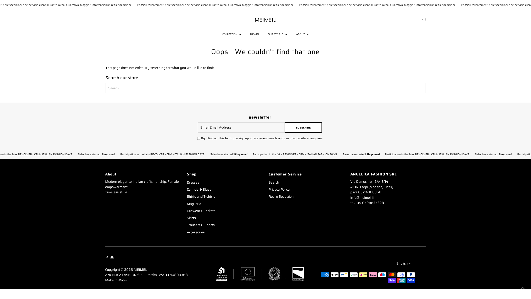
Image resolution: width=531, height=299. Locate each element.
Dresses (193, 182)
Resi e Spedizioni (282, 196)
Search (274, 182)
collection (230, 34)
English (402, 263)
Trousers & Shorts (201, 225)
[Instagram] (112, 258)
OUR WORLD (276, 34)
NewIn (254, 34)
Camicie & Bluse (199, 189)
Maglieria (194, 203)
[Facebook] (107, 258)
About (301, 34)
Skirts (191, 218)
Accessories (196, 232)
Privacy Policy (279, 189)
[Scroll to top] (523, 287)
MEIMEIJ (140, 269)
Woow (122, 280)
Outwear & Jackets (201, 210)
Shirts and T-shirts (201, 196)
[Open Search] (424, 20)
